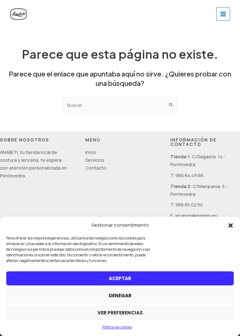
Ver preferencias (120, 312)
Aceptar (120, 278)
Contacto (95, 168)
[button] (231, 225)
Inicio (90, 152)
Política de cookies (117, 327)
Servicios (94, 160)
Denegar (120, 295)
